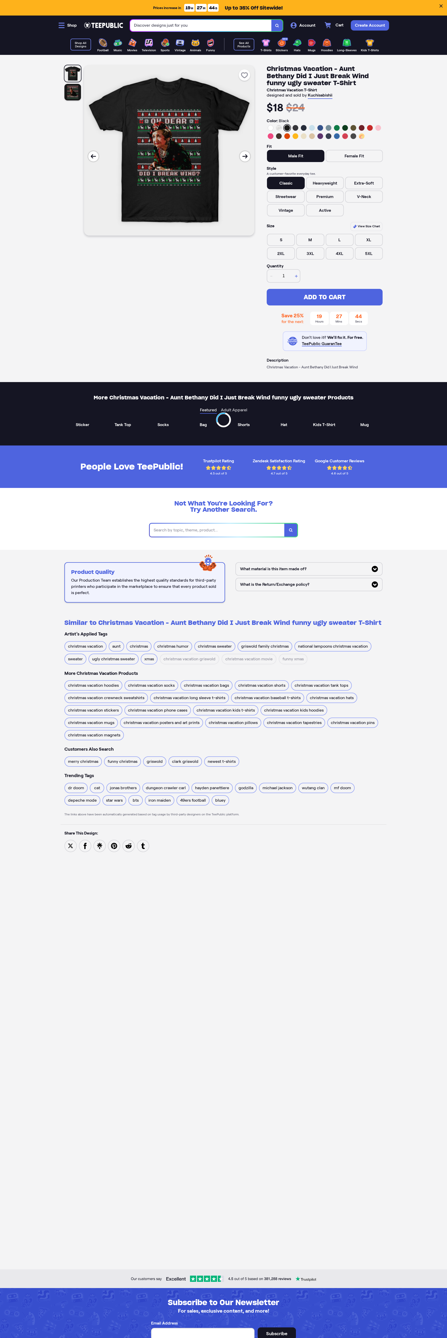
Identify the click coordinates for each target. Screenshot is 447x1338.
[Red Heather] (345, 136)
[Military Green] (353, 128)
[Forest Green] (345, 128)
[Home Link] (103, 25)
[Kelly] (337, 128)
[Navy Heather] (328, 136)
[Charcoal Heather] (295, 128)
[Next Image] (245, 156)
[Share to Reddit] (128, 845)
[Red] (370, 128)
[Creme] (304, 136)
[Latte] (312, 136)
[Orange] (287, 136)
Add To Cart (325, 297)
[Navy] (304, 128)
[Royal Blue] (320, 128)
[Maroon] (361, 128)
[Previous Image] (93, 156)
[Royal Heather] (337, 136)
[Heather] (279, 128)
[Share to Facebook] (85, 845)
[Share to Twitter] (70, 845)
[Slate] (328, 128)
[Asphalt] (353, 136)
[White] (270, 128)
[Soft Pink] (378, 128)
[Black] (287, 128)
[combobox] (201, 25)
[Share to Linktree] (99, 845)
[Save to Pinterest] (114, 845)
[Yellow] (295, 136)
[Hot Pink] (270, 136)
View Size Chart (368, 226)
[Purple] (320, 136)
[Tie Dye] (361, 136)
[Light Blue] (312, 128)
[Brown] (279, 136)
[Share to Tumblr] (143, 845)
